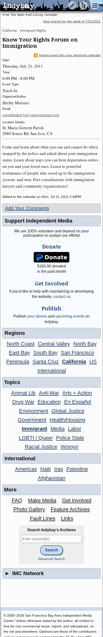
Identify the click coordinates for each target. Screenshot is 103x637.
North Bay (85, 344)
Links (67, 518)
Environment (33, 411)
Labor (74, 429)
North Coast (20, 344)
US (93, 362)
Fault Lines (42, 518)
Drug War (23, 402)
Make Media (42, 500)
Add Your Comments (27, 208)
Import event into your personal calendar (70, 55)
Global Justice (68, 411)
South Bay (45, 353)
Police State (70, 438)
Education (49, 402)
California (9, 30)
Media (58, 429)
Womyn (69, 447)
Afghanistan (51, 478)
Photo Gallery (29, 509)
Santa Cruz (46, 362)
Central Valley (54, 344)
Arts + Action (77, 393)
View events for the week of (72, 21)
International (51, 371)
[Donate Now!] (51, 257)
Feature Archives (70, 509)
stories (37, 316)
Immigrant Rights (33, 30)
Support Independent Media (38, 221)
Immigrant (34, 429)
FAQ (17, 500)
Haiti (45, 469)
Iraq (58, 469)
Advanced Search (51, 559)
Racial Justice (41, 447)
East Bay (19, 353)
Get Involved (76, 500)
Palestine (77, 469)
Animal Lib (23, 393)
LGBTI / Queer (36, 438)
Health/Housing (67, 420)
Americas (26, 469)
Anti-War (49, 393)
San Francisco (77, 353)
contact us (61, 297)
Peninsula (17, 362)
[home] (45, 6)
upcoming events (69, 316)
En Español (77, 402)
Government (32, 420)
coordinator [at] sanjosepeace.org (30, 115)
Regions (15, 333)
